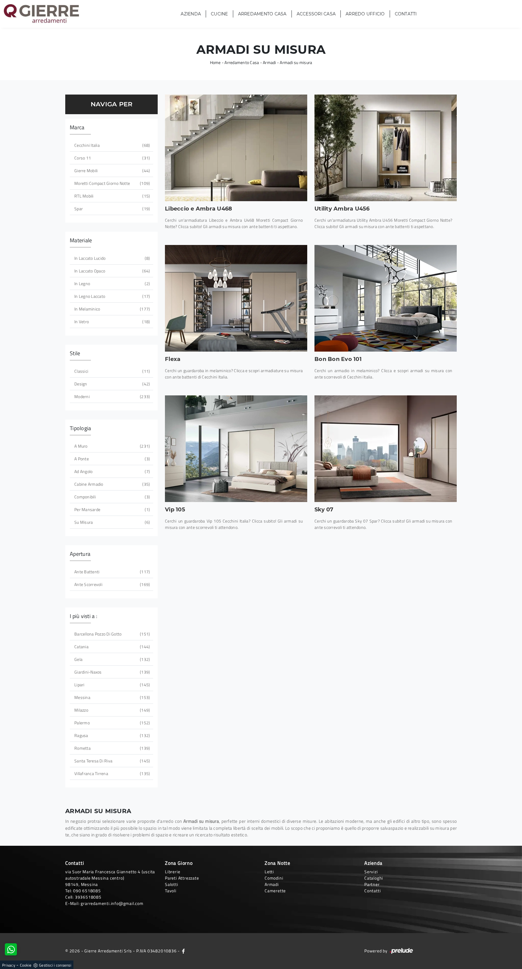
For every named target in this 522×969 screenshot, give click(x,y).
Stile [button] (75, 353)
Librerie (172, 871)
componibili (111, 497)
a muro (111, 446)
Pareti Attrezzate (182, 878)
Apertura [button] (80, 554)
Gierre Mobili (111, 170)
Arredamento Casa (262, 14)
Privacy (8, 965)
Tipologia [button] (80, 428)
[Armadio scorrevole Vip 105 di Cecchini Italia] (236, 448)
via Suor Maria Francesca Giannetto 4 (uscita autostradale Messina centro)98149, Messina (110, 877)
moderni (111, 396)
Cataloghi (373, 878)
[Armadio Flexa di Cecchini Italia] (236, 298)
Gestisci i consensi (55, 965)
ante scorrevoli (111, 584)
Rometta (111, 748)
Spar (111, 208)
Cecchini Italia (111, 145)
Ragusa (111, 735)
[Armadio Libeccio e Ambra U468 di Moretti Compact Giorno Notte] (236, 148)
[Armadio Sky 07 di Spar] (385, 448)
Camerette (275, 890)
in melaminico (111, 309)
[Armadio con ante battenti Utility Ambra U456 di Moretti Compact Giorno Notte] (385, 148)
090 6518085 (87, 890)
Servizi (371, 871)
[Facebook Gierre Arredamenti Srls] (183, 951)
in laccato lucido (111, 258)
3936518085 (88, 897)
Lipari (111, 684)
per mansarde (111, 509)
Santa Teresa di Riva (111, 761)
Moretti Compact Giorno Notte (111, 183)
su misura (111, 522)
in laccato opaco (111, 271)
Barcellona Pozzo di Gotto (111, 634)
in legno (111, 283)
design (111, 384)
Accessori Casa (316, 14)
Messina (111, 697)
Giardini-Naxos (111, 672)
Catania (111, 646)
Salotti (171, 884)
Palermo (111, 723)
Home (215, 62)
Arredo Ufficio (365, 14)
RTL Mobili (111, 196)
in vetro (111, 321)
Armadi (269, 62)
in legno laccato (111, 296)
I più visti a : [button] (83, 616)
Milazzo (111, 710)
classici (111, 371)
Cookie (26, 965)
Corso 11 (111, 158)
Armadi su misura (296, 62)
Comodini (274, 878)
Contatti (406, 14)
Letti (269, 871)
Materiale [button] (81, 240)
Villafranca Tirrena (111, 773)
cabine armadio (111, 484)
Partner (372, 884)
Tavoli (170, 890)
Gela (111, 659)
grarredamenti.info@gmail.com (112, 903)
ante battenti (111, 571)
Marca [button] (77, 127)
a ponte (111, 459)
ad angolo (111, 471)
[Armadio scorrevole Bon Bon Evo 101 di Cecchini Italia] (385, 298)
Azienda (191, 14)
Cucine (219, 14)
